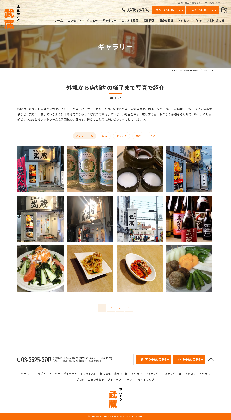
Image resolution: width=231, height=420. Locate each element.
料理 (104, 136)
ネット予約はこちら (202, 10)
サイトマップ (146, 379)
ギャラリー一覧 (84, 136)
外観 (152, 136)
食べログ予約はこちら (168, 10)
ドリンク (121, 136)
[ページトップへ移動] (211, 359)
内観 (138, 136)
